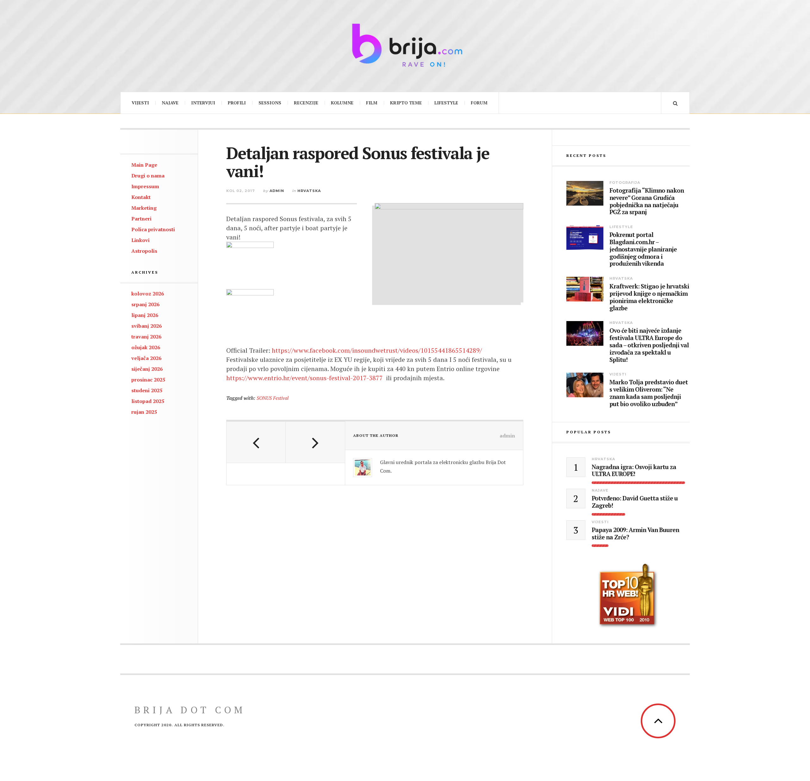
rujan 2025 (144, 411)
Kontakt (141, 197)
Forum (479, 103)
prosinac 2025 (148, 379)
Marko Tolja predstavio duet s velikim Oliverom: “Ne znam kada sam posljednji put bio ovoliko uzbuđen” (648, 393)
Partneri (141, 218)
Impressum (145, 186)
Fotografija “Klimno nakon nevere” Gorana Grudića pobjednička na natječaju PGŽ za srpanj (646, 201)
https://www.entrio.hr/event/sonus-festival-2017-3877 (304, 378)
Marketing (144, 207)
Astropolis (144, 250)
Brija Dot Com (190, 710)
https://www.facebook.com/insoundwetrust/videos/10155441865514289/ (377, 350)
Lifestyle (446, 103)
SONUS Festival (273, 398)
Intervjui (203, 103)
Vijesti (140, 103)
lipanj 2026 (144, 315)
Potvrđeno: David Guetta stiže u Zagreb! (635, 502)
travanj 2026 (146, 336)
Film (371, 103)
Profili (237, 103)
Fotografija (624, 182)
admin (277, 191)
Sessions (270, 103)
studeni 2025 (146, 390)
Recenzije (306, 103)
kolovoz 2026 (147, 293)
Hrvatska (309, 191)
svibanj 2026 (146, 325)
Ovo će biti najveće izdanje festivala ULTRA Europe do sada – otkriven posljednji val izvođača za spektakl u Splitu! (649, 345)
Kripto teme (406, 103)
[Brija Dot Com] (405, 45)
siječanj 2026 (147, 368)
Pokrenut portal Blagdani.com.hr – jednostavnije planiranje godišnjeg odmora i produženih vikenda (643, 249)
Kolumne (342, 103)
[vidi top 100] (628, 596)
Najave (170, 103)
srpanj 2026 (145, 304)
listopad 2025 (147, 401)
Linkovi (140, 240)
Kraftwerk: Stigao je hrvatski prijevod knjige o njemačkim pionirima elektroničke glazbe (649, 297)
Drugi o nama (148, 175)
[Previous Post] (256, 442)
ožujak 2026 (145, 347)
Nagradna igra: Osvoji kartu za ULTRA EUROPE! (634, 470)
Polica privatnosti (153, 229)
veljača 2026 (146, 358)
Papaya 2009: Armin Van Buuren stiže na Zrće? (635, 533)
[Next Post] (315, 442)
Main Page (144, 164)
